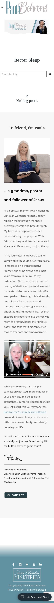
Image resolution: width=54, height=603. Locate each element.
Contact (17, 495)
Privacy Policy (15, 589)
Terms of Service (34, 589)
